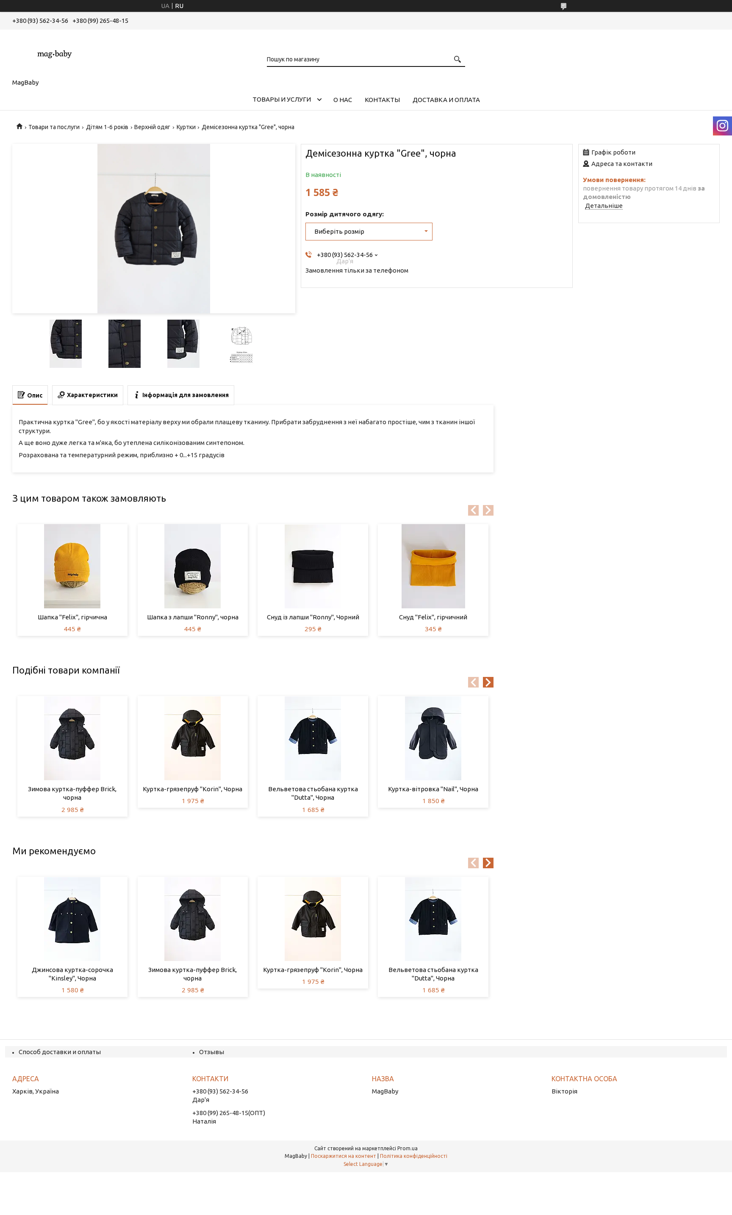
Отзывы (211, 1051)
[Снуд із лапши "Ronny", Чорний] (313, 566)
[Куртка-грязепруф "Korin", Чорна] (193, 738)
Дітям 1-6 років (107, 127)
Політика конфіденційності (413, 1156)
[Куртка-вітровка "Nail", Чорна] (433, 738)
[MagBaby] (54, 52)
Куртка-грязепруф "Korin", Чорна (192, 789)
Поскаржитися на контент (343, 1156)
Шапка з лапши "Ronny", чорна (192, 617)
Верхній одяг (152, 127)
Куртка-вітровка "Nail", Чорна (433, 789)
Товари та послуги (54, 127)
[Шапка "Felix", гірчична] (72, 566)
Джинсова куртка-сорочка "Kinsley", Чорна (72, 974)
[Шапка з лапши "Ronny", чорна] (193, 566)
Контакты (382, 99)
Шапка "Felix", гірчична (72, 617)
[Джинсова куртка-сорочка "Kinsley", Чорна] (72, 919)
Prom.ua (407, 1148)
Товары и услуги (281, 99)
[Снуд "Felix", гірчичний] (433, 566)
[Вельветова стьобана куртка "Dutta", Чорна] (313, 738)
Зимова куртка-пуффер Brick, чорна (72, 793)
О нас (342, 99)
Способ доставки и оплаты (60, 1051)
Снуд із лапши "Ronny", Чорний (313, 617)
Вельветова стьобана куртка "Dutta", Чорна (313, 793)
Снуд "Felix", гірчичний (433, 617)
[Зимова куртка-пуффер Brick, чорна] (72, 738)
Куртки (186, 127)
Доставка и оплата (446, 99)
